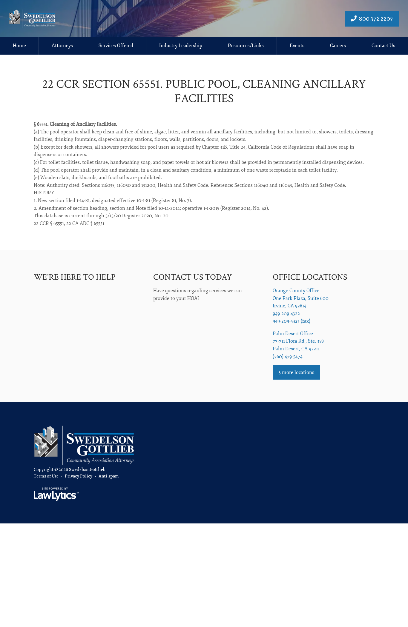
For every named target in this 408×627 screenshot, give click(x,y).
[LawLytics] (56, 494)
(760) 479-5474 (288, 357)
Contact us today (192, 277)
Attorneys (62, 46)
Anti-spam (109, 476)
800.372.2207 (376, 18)
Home (19, 46)
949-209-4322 (286, 314)
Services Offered (116, 46)
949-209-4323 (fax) (291, 321)
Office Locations (310, 277)
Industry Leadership (180, 46)
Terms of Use (46, 476)
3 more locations (296, 372)
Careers (338, 46)
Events (297, 46)
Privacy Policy (78, 476)
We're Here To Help (75, 277)
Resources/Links (246, 46)
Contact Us (383, 46)
